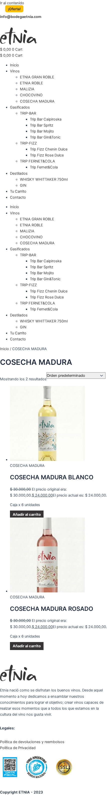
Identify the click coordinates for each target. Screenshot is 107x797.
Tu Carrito (18, 191)
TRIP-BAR (28, 113)
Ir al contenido (12, 3)
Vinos (15, 71)
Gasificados (20, 107)
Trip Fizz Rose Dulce (47, 155)
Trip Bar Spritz (41, 125)
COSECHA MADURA (37, 101)
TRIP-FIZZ (28, 143)
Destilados (19, 173)
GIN (23, 185)
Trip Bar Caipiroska (45, 119)
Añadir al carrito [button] (27, 514)
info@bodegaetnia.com (20, 16)
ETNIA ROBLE (31, 83)
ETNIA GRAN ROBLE (37, 77)
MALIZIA (27, 89)
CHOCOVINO (31, 95)
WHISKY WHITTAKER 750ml (44, 179)
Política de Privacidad (18, 748)
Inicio (14, 65)
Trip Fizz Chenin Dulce (48, 149)
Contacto (18, 197)
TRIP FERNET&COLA (37, 161)
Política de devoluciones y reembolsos (32, 742)
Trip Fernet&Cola (44, 167)
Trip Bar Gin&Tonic (45, 137)
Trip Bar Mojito (42, 131)
